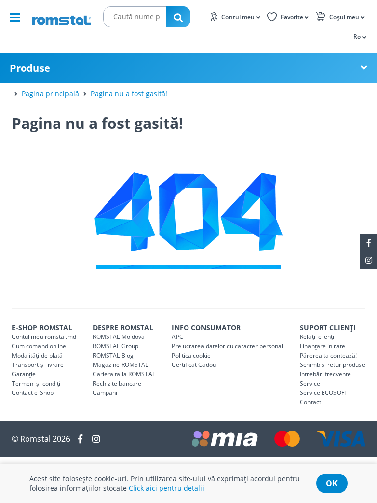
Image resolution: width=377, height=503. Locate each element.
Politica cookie (191, 355)
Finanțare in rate (322, 346)
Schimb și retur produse (332, 365)
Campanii (106, 393)
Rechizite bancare (117, 383)
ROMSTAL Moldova (119, 337)
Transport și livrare (38, 365)
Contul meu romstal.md (44, 337)
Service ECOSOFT (324, 393)
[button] (359, 36)
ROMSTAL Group (115, 346)
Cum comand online (39, 346)
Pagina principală (50, 93)
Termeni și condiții (37, 383)
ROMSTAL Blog (113, 355)
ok (332, 483)
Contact (310, 402)
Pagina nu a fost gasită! (129, 93)
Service (310, 383)
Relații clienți (317, 337)
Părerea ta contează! (328, 355)
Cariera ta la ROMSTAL (124, 374)
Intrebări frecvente (325, 374)
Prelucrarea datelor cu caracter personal (227, 346)
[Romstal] (61, 16)
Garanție (24, 374)
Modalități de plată (37, 355)
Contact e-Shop (33, 393)
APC (177, 337)
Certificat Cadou (194, 365)
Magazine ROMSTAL (120, 365)
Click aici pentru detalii (166, 488)
